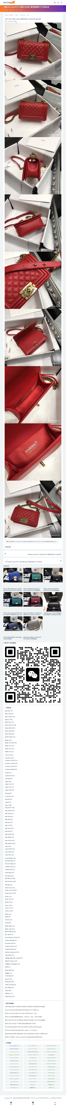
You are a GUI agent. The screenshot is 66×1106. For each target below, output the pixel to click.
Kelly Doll (7, 831)
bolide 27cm (8, 748)
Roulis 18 (7, 899)
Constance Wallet (9, 769)
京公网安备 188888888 (56, 1098)
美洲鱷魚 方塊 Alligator (11, 964)
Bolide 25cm (8, 745)
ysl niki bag (8, 975)
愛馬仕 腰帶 (8, 970)
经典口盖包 (8, 996)
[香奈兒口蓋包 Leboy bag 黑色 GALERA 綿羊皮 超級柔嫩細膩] (53, 575)
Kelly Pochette (9, 881)
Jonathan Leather (9, 946)
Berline (7, 917)
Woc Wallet (8, 987)
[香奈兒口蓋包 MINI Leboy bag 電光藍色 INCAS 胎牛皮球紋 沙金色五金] (13, 575)
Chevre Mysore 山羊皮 (11, 937)
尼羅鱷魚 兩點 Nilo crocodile (12, 958)
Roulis (6, 896)
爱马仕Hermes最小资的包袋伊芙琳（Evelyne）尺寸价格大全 (21, 1030)
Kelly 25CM (8, 807)
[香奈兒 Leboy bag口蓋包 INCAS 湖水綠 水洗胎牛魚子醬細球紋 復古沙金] (13, 599)
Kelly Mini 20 (8, 878)
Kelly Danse (8, 828)
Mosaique (7, 885)
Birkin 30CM (8, 728)
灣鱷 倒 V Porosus (10, 961)
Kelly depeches (9, 843)
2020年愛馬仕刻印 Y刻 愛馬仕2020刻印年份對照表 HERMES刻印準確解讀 (25, 1006)
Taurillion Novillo (9, 949)
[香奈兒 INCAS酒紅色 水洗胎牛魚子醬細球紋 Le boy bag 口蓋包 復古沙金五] (33, 599)
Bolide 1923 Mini (9, 743)
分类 (33, 1104)
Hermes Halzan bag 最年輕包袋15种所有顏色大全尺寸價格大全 (22, 1010)
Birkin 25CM (8, 725)
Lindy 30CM (8, 852)
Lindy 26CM (8, 849)
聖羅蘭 (7, 973)
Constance (8, 758)
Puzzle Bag (8, 872)
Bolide (6, 740)
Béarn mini (8, 713)
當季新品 (7, 993)
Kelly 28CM (8, 810)
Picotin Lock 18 (9, 890)
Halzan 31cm (8, 787)
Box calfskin (8, 934)
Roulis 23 (7, 902)
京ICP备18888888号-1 (44, 1098)
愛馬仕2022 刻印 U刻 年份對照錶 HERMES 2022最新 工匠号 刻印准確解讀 (25, 1020)
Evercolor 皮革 (9, 943)
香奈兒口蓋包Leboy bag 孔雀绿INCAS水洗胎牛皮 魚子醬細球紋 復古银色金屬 (32, 590)
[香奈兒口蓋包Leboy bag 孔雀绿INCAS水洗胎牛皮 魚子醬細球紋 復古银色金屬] (33, 575)
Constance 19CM (9, 760)
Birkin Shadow (9, 737)
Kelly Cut (7, 825)
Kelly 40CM (8, 819)
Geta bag (7, 778)
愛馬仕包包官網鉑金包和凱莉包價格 (21, 1098)
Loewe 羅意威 (8, 858)
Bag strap (7, 711)
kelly (6, 805)
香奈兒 (16, 15)
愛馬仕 (7, 914)
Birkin (6, 719)
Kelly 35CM (8, 816)
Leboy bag (5, 9)
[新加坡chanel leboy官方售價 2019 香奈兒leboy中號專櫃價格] (33, 623)
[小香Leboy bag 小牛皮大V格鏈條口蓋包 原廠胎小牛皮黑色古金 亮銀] (53, 605)
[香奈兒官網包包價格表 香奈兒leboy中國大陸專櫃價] (13, 623)
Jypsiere (7, 802)
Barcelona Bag (9, 860)
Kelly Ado (7, 822)
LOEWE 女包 (8, 866)
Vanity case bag (9, 984)
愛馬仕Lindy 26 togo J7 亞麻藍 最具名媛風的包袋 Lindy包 (20, 1023)
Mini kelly (7, 876)
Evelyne (7, 772)
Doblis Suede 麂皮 (10, 940)
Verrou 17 (7, 908)
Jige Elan (7, 799)
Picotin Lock (8, 887)
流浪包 (7, 990)
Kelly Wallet (8, 837)
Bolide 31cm (8, 751)
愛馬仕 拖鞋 (8, 926)
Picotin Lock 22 (9, 893)
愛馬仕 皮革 (8, 929)
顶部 (55, 1104)
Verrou (7, 905)
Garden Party (8, 775)
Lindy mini (7, 855)
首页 (12, 15)
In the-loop (8, 796)
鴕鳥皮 (7, 967)
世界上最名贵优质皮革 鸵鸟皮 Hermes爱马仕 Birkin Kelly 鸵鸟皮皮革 (23, 1027)
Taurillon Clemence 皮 (10, 952)
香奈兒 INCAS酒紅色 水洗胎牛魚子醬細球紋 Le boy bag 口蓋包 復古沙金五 (32, 615)
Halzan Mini (8, 790)
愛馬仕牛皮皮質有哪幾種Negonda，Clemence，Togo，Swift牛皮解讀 (23, 1016)
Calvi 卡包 (7, 755)
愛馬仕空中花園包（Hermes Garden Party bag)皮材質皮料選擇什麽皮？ (24, 1037)
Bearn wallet (8, 716)
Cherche (7, 919)
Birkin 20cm (8, 722)
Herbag (7, 793)
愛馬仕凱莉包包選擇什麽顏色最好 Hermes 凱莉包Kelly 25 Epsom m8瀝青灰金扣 (26, 1033)
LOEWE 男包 (8, 869)
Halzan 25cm (8, 784)
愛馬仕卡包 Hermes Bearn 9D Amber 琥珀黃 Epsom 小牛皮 (21, 1013)
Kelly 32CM (8, 813)
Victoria (7, 922)
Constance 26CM (9, 766)
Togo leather (8, 955)
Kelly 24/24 (8, 840)
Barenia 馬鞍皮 (9, 931)
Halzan (7, 781)
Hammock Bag (9, 863)
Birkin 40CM (8, 734)
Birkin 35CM (8, 731)
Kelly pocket (8, 834)
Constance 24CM (9, 763)
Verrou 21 (7, 911)
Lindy (6, 846)
